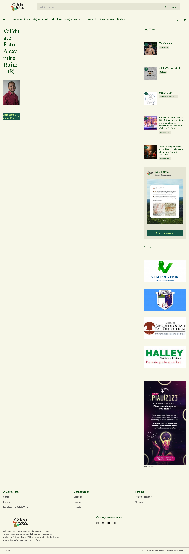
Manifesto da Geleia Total (15, 507)
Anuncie (6, 551)
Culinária (77, 496)
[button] (4, 19)
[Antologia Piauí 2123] (165, 423)
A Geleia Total (11, 491)
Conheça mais (81, 491)
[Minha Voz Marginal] (150, 73)
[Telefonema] (150, 48)
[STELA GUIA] (150, 98)
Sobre (6, 496)
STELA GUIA (165, 93)
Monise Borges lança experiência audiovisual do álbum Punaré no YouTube (171, 150)
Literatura (164, 47)
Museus (138, 502)
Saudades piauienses (168, 97)
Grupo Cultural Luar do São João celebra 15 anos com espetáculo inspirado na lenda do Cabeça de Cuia (172, 123)
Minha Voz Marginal (169, 68)
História (77, 507)
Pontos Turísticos (143, 496)
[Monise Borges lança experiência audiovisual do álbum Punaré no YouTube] (150, 152)
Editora (163, 72)
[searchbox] (100, 7)
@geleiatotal (162, 171)
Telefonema (165, 43)
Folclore (77, 502)
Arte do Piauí (165, 132)
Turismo (139, 491)
